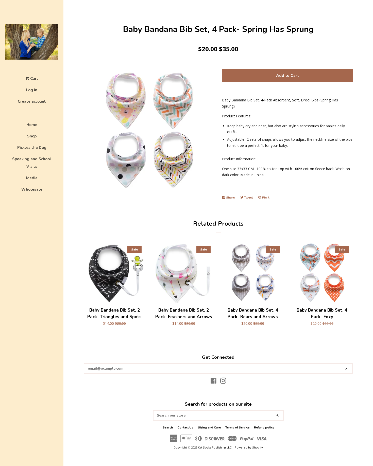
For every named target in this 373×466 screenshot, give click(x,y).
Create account (32, 101)
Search (168, 427)
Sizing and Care (209, 427)
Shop (32, 136)
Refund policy (264, 427)
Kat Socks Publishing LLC (214, 447)
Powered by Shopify (249, 447)
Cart (33, 78)
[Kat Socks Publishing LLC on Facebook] (213, 381)
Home (31, 124)
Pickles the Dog (31, 147)
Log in (31, 90)
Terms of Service (237, 427)
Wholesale (31, 189)
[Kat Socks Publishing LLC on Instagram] (223, 381)
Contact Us (185, 427)
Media (32, 178)
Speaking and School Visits (31, 162)
